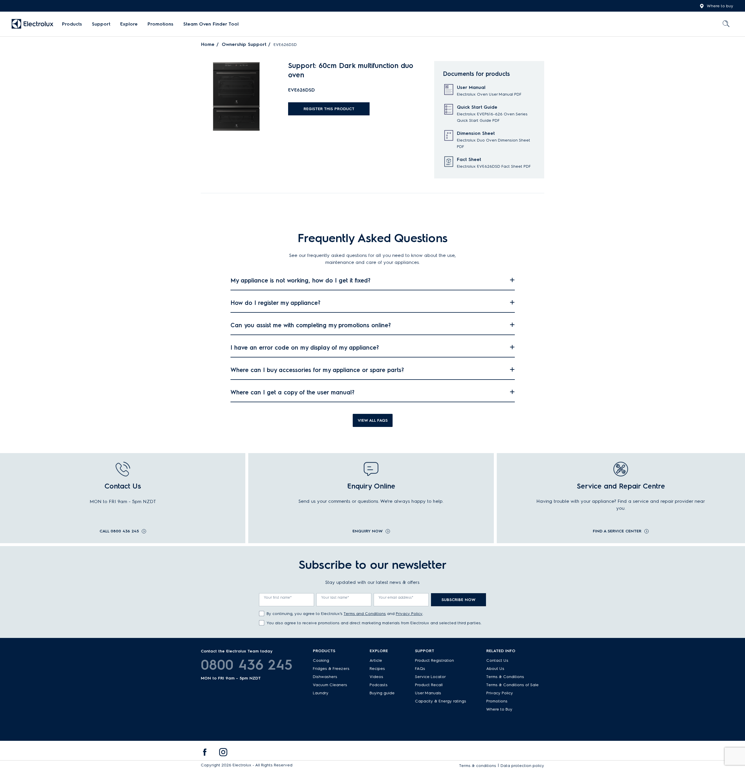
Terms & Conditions (505, 676)
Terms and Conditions (365, 613)
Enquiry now (367, 531)
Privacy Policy (409, 613)
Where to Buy (499, 709)
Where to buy (720, 5)
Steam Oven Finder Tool (211, 24)
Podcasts (379, 684)
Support (101, 24)
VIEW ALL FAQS (373, 420)
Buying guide (382, 693)
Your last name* (335, 597)
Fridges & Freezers (331, 668)
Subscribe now (458, 599)
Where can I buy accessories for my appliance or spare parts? (317, 370)
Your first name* (278, 597)
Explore (129, 24)
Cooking (321, 660)
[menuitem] (72, 24)
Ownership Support (244, 44)
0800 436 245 (246, 664)
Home (207, 44)
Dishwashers (325, 676)
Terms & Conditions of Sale (512, 684)
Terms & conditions (477, 765)
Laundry (321, 693)
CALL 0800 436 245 (119, 531)
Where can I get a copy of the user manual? (292, 392)
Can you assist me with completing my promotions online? (310, 325)
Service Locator (430, 676)
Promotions (160, 24)
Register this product (329, 108)
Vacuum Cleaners (330, 684)
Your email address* (396, 597)
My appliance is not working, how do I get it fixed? (300, 280)
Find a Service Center (617, 531)
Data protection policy (522, 765)
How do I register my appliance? (275, 303)
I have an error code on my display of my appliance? (304, 347)
